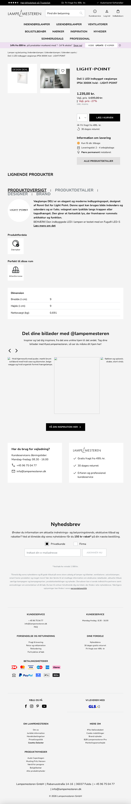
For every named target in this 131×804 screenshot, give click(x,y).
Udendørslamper (52, 52)
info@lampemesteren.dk (31, 471)
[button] (63, 71)
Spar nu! (77, 45)
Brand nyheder (95, 736)
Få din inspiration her (63, 426)
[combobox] (65, 13)
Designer (18, 194)
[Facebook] (26, 706)
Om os (36, 729)
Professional (80, 38)
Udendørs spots (69, 52)
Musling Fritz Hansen (35, 761)
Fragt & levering (36, 642)
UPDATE (101, 45)
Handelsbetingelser (36, 736)
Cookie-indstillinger (95, 733)
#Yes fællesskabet (95, 729)
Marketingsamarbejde (95, 742)
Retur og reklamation (36, 645)
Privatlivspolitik (36, 739)
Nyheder (100, 31)
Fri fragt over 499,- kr (95, 648)
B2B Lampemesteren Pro (95, 739)
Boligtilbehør (36, 767)
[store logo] (24, 13)
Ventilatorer (98, 24)
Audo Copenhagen (35, 758)
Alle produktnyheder (36, 771)
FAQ (36, 626)
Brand (43, 194)
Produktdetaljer (74, 190)
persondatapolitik (79, 588)
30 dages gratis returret (95, 645)
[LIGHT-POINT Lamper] (94, 69)
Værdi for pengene (35, 764)
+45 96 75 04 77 (27, 465)
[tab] (29, 190)
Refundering (35, 648)
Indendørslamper (35, 52)
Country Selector (36, 742)
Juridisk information (36, 733)
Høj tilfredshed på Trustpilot (35, 2)
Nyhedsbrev (95, 642)
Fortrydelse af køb (36, 652)
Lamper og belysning (17, 52)
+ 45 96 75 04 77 (35, 620)
